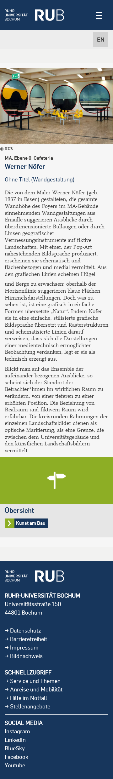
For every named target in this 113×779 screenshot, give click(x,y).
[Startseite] (34, 15)
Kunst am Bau (56, 497)
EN (101, 39)
